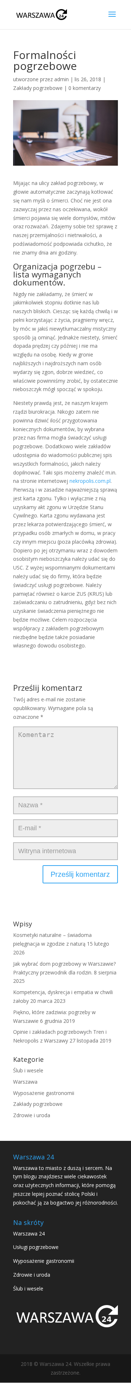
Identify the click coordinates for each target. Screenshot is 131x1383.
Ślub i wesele (28, 1070)
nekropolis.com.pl (90, 480)
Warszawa (25, 1081)
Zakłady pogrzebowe (38, 87)
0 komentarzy (84, 87)
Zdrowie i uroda (31, 1115)
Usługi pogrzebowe (36, 1247)
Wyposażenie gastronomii (43, 1093)
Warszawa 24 (29, 1233)
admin (61, 79)
